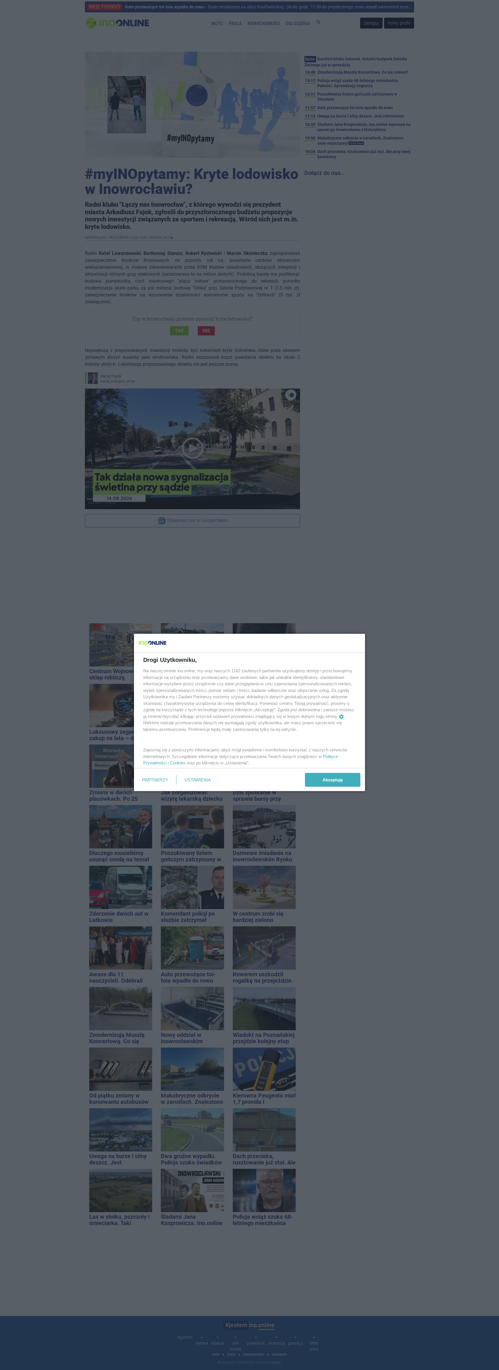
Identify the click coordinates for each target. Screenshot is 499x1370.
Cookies (177, 762)
